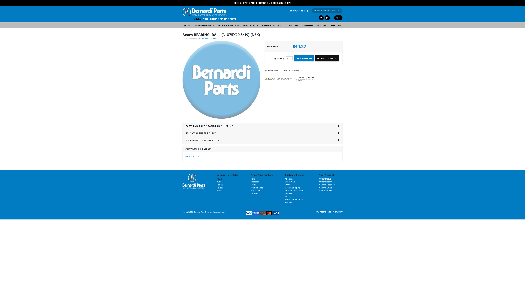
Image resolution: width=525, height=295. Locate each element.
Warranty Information (203, 140)
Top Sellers (292, 25)
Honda (213, 19)
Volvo (233, 19)
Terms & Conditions (294, 199)
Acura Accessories (228, 25)
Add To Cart (305, 58)
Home (187, 25)
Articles (321, 25)
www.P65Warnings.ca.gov (281, 80)
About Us (335, 25)
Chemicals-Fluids (271, 25)
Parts (253, 179)
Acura (197, 19)
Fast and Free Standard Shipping (210, 126)
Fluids (253, 184)
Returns (288, 193)
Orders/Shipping (292, 187)
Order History (325, 181)
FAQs (287, 184)
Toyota (223, 19)
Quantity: (279, 58)
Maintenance (250, 25)
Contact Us (290, 181)
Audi (205, 19)
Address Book (325, 190)
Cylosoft (338, 212)
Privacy (288, 196)
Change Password (327, 184)
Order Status (325, 179)
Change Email (325, 187)
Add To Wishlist (328, 58)
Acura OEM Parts (204, 25)
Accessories (256, 181)
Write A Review (192, 156)
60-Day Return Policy (201, 133)
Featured (307, 25)
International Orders (294, 190)
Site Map (289, 202)
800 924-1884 (297, 10)
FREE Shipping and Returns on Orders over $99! (262, 3)
